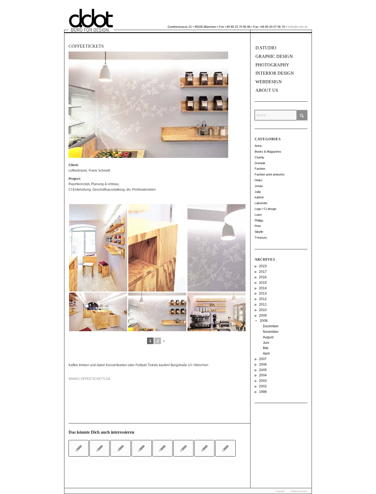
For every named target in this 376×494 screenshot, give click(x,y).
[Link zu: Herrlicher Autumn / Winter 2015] (183, 448)
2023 (263, 266)
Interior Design (274, 73)
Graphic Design (274, 56)
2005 (263, 370)
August (268, 337)
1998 (263, 392)
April (266, 353)
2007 (263, 359)
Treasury (261, 237)
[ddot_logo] (91, 20)
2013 (263, 293)
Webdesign (268, 81)
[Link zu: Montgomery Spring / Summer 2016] (225, 448)
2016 (263, 277)
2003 (263, 381)
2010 (263, 310)
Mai (265, 348)
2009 (263, 315)
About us (266, 90)
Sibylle (259, 231)
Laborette (261, 203)
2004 (263, 375)
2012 (263, 299)
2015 (263, 283)
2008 (264, 321)
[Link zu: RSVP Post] (162, 448)
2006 (263, 364)
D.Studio (265, 47)
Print (258, 226)
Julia (258, 191)
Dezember (271, 326)
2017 (263, 272)
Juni (266, 343)
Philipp (259, 220)
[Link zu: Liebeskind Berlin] (142, 448)
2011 (263, 304)
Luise (258, 214)
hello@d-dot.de (298, 26)
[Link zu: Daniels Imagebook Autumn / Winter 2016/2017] (99, 448)
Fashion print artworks (270, 174)
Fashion (260, 168)
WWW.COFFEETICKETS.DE (90, 379)
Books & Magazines (268, 151)
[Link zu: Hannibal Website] (120, 448)
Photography (272, 65)
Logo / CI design (265, 208)
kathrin (259, 197)
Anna (258, 145)
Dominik (260, 163)
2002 (263, 386)
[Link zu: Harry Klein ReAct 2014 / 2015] (79, 448)
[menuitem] (280, 491)
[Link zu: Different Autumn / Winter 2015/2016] (204, 448)
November (271, 332)
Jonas (259, 186)
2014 (263, 288)
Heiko (258, 180)
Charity (259, 157)
